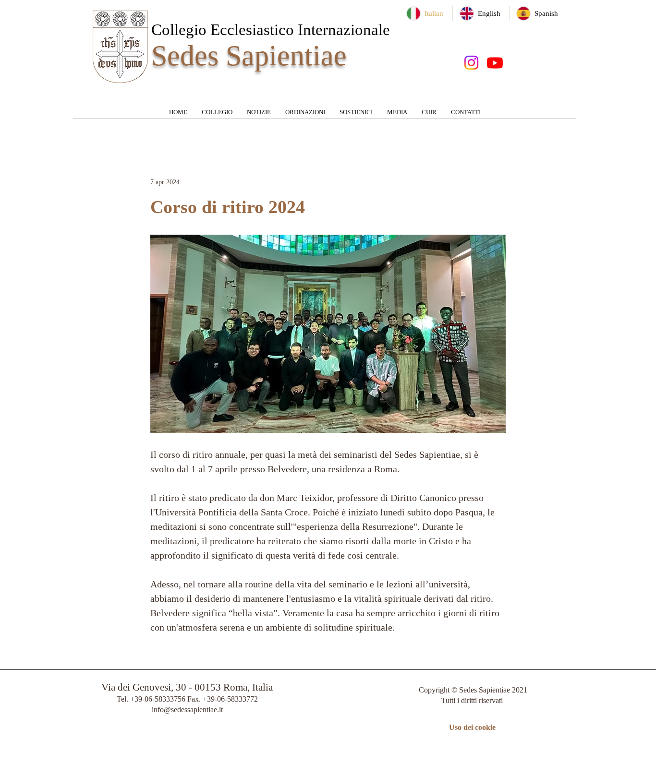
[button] (217, 115)
